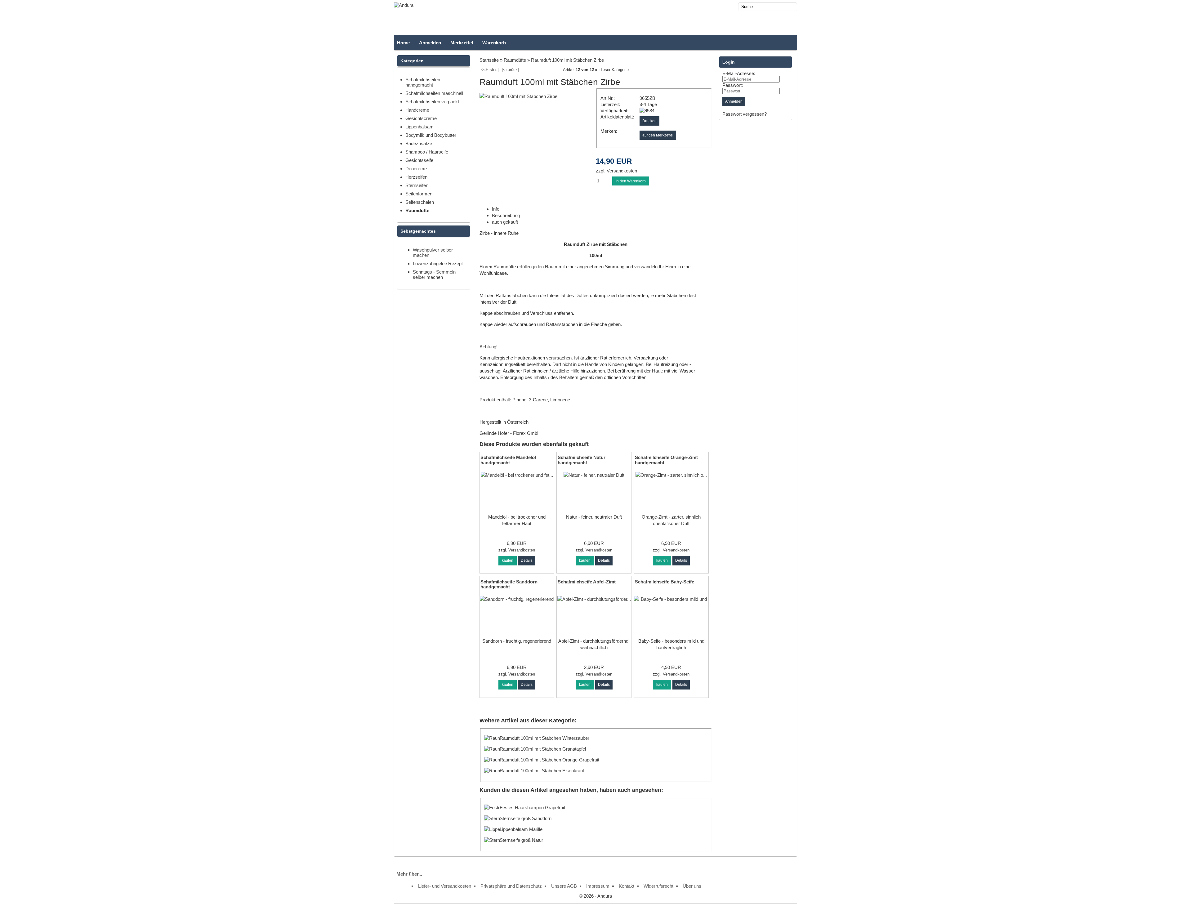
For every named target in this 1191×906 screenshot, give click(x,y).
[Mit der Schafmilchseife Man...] (517, 475)
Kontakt (626, 886)
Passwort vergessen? (744, 114)
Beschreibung (506, 215)
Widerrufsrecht (658, 886)
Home (403, 42)
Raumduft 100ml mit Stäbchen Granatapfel (543, 749)
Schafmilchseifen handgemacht (422, 82)
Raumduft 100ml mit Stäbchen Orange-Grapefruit (549, 759)
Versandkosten (621, 170)
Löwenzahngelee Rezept (438, 263)
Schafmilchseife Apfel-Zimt (587, 581)
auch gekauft (505, 222)
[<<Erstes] (489, 69)
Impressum (597, 886)
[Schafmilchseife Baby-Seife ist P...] (671, 605)
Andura (604, 896)
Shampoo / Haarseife (426, 151)
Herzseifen (416, 177)
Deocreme (416, 168)
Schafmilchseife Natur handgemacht (581, 460)
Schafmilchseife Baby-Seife (664, 581)
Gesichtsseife (419, 160)
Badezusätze (418, 143)
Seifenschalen (419, 202)
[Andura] (403, 5)
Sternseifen (416, 185)
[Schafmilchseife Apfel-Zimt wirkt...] (594, 599)
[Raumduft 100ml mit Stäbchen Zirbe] (518, 96)
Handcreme (417, 110)
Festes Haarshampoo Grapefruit (532, 807)
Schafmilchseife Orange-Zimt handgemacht (666, 460)
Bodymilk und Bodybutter (430, 135)
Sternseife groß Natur (521, 840)
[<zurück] (510, 69)
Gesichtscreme (421, 118)
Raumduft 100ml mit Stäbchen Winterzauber (544, 738)
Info (495, 209)
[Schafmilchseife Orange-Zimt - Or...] (671, 475)
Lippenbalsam (419, 126)
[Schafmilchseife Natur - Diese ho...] (594, 475)
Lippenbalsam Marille (521, 829)
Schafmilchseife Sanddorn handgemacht (509, 584)
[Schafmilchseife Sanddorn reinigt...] (517, 599)
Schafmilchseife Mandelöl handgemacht (508, 460)
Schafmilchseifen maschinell (434, 93)
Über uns (692, 886)
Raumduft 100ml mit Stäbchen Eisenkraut (542, 770)
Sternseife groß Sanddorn (525, 818)
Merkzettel (461, 42)
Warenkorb (494, 42)
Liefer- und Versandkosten (444, 886)
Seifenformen (418, 193)
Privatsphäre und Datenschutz (511, 886)
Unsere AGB (564, 886)
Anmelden (430, 42)
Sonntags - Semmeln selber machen (434, 274)
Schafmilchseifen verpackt (432, 101)
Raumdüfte (417, 210)
